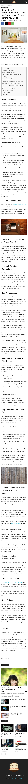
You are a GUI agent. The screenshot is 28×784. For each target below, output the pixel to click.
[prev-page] (2, 754)
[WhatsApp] (12, 23)
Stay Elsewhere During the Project (11, 83)
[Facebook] (2, 23)
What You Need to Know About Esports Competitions (6, 750)
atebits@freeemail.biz (17, 778)
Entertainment (4, 746)
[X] (6, 23)
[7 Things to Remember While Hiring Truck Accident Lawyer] (21, 728)
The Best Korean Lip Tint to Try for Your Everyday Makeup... (12, 689)
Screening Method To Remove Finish (12, 88)
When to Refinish (6, 68)
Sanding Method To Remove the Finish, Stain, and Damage (12, 86)
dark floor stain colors (19, 205)
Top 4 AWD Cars (23, 657)
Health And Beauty (5, 685)
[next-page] (5, 754)
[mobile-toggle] (2, 2)
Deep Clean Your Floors (8, 70)
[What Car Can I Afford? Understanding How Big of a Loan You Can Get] (21, 743)
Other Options (6, 92)
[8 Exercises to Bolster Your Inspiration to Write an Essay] (5, 715)
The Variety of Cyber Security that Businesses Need (7, 735)
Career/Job (17, 731)
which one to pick (16, 523)
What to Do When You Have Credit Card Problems (6, 658)
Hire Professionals (7, 79)
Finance (16, 746)
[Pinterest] (9, 23)
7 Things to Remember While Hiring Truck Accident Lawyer (20, 735)
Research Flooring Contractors (10, 78)
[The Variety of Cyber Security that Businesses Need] (7, 728)
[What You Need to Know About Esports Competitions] (7, 743)
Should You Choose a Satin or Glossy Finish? (11, 75)
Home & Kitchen (8, 5)
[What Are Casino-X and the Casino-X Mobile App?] (5, 701)
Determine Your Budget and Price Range (12, 81)
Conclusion (5, 94)
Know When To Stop (7, 90)
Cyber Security (4, 731)
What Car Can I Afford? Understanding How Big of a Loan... (20, 750)
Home (2, 5)
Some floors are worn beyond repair (11, 582)
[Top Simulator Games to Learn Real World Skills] (5, 708)
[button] (26, 2)
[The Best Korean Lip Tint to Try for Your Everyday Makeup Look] (14, 677)
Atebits (4, 20)
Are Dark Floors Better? (8, 72)
